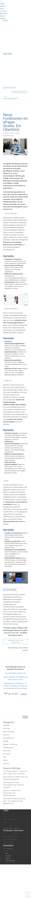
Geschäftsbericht (8, 738)
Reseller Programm (8, 836)
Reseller (2, 16)
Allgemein (12, 133)
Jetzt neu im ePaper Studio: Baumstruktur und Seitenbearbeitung (12, 792)
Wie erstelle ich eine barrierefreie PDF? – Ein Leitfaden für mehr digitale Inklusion (14, 801)
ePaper (2, 4)
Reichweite (6, 754)
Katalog (5, 741)
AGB (7, 853)
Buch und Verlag (8, 732)
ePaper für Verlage (8, 839)
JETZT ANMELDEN (8, 848)
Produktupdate (7, 135)
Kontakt (5, 822)
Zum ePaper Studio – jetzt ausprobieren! (15, 641)
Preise (2, 9)
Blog (4, 813)
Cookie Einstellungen (10, 860)
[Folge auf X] (26, 655)
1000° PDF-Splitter (8, 842)
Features (3, 6)
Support (2, 18)
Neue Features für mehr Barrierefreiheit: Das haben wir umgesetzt (13, 784)
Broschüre (6, 728)
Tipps (12, 135)
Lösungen (3, 11)
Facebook (15, 833)
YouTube (15, 836)
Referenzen (3, 13)
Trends (5, 760)
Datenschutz (8, 855)
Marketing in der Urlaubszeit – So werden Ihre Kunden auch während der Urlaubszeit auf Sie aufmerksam (16, 685)
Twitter (15, 839)
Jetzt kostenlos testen (18, 92)
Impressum (8, 858)
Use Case (6, 763)
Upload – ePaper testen (9, 819)
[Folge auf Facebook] (23, 655)
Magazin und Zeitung (10, 744)
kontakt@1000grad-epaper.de (11, 828)
